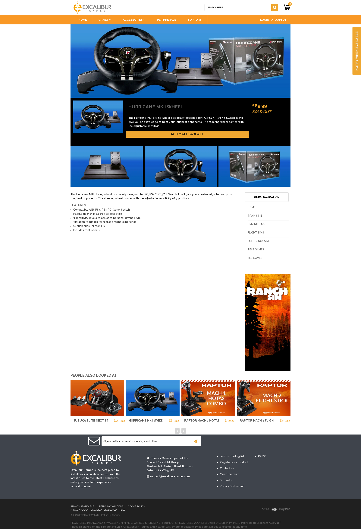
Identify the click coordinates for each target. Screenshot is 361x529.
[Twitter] (233, 441)
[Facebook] (221, 441)
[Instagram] (255, 441)
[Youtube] (244, 441)
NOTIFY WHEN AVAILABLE (187, 134)
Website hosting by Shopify (105, 515)
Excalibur (84, 515)
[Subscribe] (195, 441)
